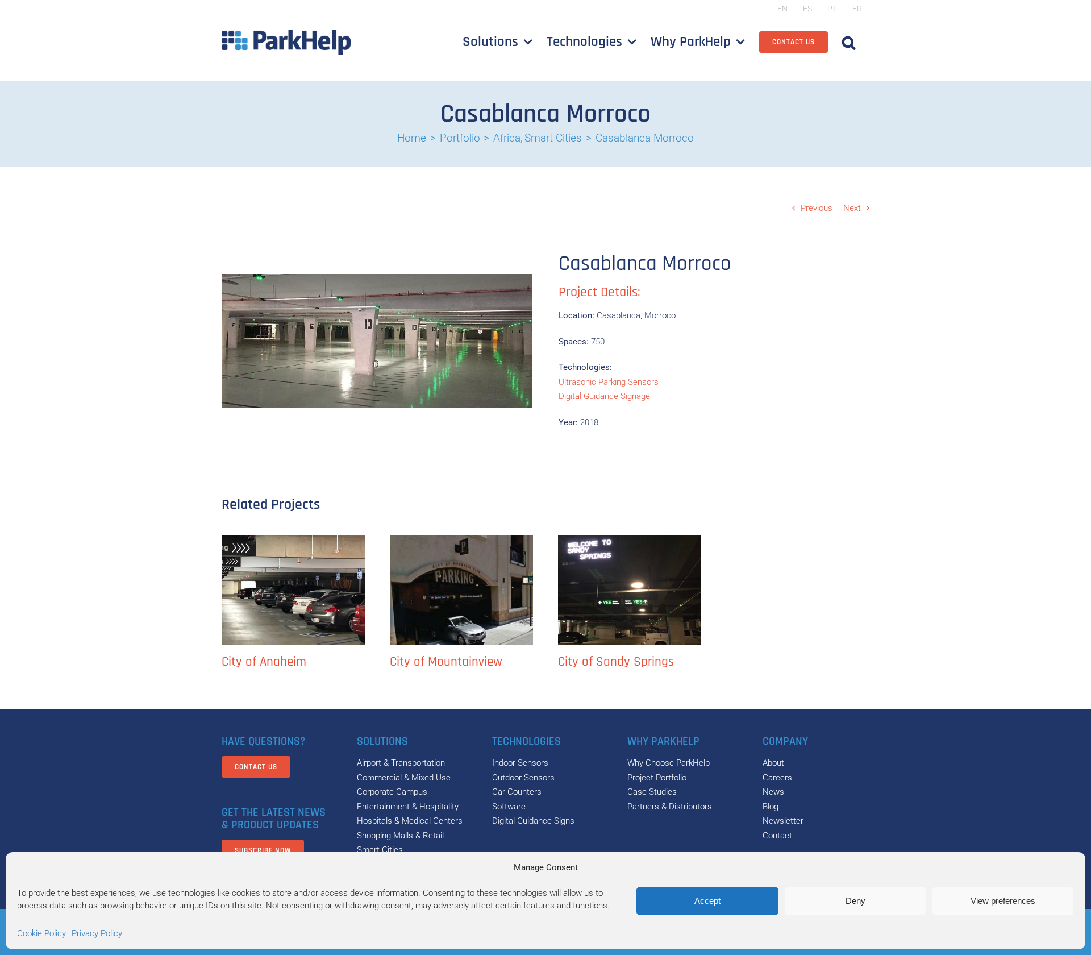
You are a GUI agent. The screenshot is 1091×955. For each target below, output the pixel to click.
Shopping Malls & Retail (400, 836)
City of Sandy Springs (616, 662)
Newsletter (783, 821)
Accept (707, 901)
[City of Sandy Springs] (629, 590)
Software (509, 807)
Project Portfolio (656, 778)
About (773, 763)
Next (852, 208)
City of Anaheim (264, 662)
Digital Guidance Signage (604, 396)
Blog (770, 807)
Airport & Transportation (401, 763)
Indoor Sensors (520, 763)
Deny (855, 901)
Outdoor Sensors (523, 778)
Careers (777, 778)
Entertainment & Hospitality (408, 807)
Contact (777, 836)
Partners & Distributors (669, 807)
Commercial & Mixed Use (404, 778)
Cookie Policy (41, 933)
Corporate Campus (392, 792)
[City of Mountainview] (461, 590)
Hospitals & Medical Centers (410, 821)
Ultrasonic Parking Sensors (609, 382)
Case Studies (652, 792)
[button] (848, 42)
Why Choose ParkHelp (668, 763)
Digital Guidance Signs (533, 821)
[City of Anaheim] (293, 590)
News (773, 792)
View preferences (1003, 901)
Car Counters (517, 792)
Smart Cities (380, 850)
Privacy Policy (97, 933)
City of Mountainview (446, 662)
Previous (816, 208)
